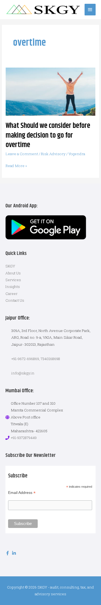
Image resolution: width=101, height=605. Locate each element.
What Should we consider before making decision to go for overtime (48, 135)
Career (11, 293)
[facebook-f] (8, 553)
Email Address (22, 492)
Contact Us (14, 300)
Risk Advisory (53, 153)
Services (13, 279)
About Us (13, 273)
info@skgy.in (22, 373)
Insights (12, 286)
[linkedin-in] (15, 553)
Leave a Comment (22, 153)
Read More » (16, 165)
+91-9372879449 (24, 437)
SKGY (10, 266)
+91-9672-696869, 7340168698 (35, 358)
